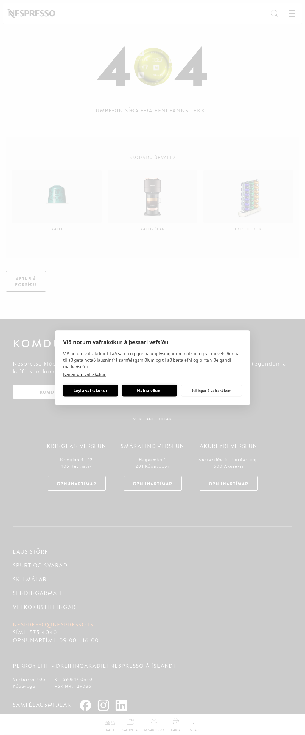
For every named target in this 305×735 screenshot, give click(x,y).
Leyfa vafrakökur (91, 390)
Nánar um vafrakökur (84, 374)
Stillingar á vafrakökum (212, 390)
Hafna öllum (149, 390)
